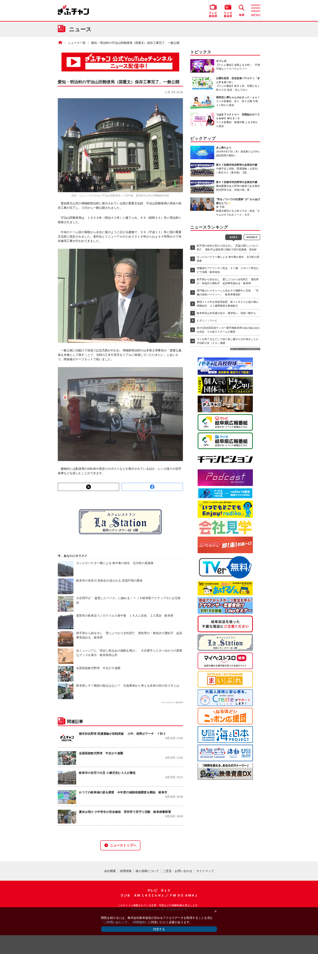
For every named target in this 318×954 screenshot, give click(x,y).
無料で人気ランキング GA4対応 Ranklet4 (244, 349)
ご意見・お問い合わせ (177, 871)
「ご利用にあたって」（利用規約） (124, 922)
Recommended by (168, 702)
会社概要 (110, 871)
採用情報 (126, 871)
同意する (159, 929)
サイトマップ (205, 871)
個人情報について (147, 871)
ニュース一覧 (77, 42)
